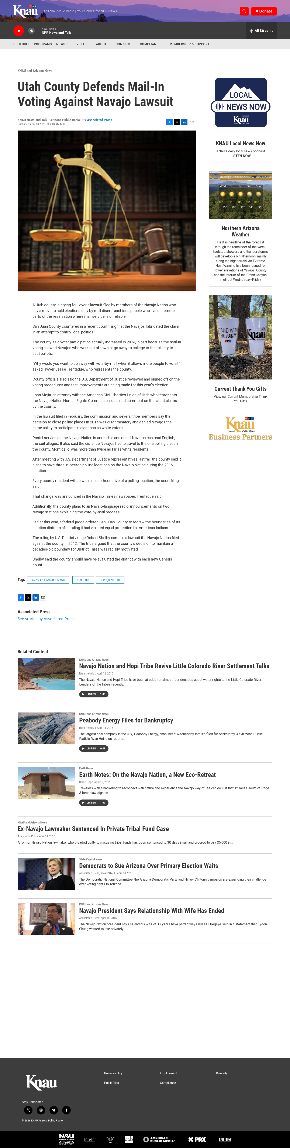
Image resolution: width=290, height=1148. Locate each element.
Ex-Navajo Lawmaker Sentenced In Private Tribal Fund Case (93, 828)
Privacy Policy (113, 1073)
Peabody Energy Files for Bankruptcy (126, 720)
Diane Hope (86, 782)
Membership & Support (190, 44)
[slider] (38, 30)
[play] (18, 30)
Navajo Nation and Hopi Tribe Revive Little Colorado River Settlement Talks (174, 666)
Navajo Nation (110, 580)
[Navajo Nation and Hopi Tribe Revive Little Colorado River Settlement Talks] (46, 674)
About (101, 44)
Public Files (111, 1083)
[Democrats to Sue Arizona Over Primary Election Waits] (46, 874)
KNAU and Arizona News (35, 71)
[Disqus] (145, 1001)
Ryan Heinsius (87, 673)
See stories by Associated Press (46, 618)
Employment (168, 1073)
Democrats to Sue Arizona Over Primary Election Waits (148, 865)
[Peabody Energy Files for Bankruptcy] (46, 728)
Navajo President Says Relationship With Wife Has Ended (151, 910)
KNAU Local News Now (240, 143)
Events (81, 44)
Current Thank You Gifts (240, 389)
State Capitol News (90, 859)
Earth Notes (86, 768)
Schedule (21, 44)
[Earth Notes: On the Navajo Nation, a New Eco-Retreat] (46, 783)
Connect (123, 44)
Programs (43, 44)
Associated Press (99, 120)
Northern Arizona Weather (241, 231)
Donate (265, 11)
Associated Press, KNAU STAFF (97, 873)
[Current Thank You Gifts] (240, 337)
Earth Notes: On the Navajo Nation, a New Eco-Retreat (147, 774)
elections (83, 580)
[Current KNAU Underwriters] (240, 428)
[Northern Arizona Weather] (240, 195)
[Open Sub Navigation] (68, 44)
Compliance (150, 44)
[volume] (31, 31)
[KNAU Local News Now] (240, 102)
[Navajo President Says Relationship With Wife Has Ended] (46, 919)
